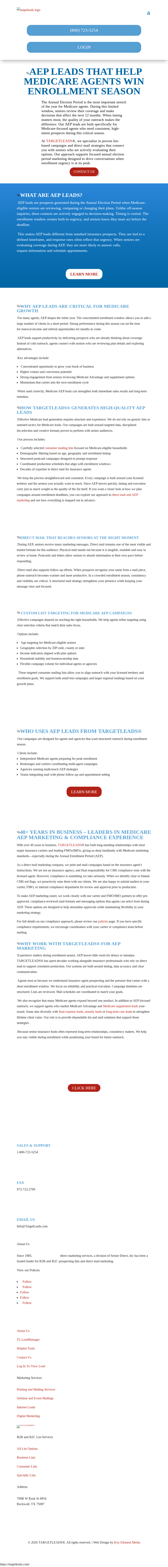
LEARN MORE (84, 274)
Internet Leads (26, 1407)
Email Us (26, 1220)
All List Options (27, 1448)
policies (103, 921)
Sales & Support (34, 1145)
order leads (129, 1076)
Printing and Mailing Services (36, 1389)
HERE (45, 1270)
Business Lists (26, 1457)
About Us (23, 1331)
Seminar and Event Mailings (35, 1398)
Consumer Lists (27, 1466)
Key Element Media (127, 1542)
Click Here (84, 1088)
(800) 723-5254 (84, 30)
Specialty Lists (26, 1475)
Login (84, 47)
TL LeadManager (28, 1339)
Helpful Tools (26, 1348)
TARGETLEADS (59, 141)
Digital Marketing (28, 1416)
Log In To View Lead (31, 1366)
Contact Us (24, 1357)
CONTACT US (84, 172)
